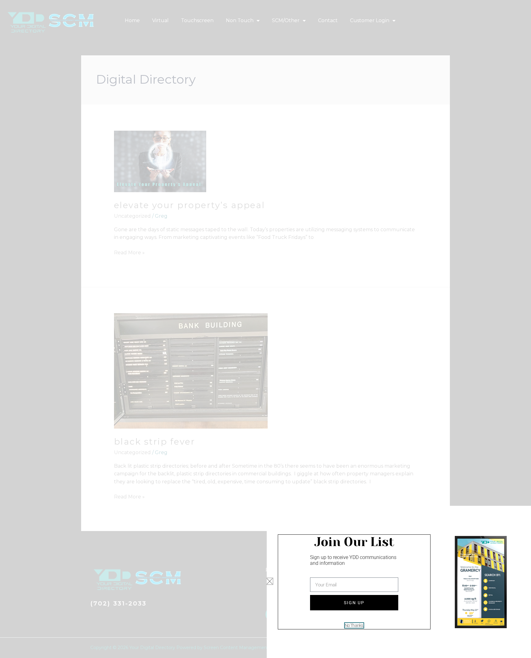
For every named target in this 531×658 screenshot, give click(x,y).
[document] (265, 329)
